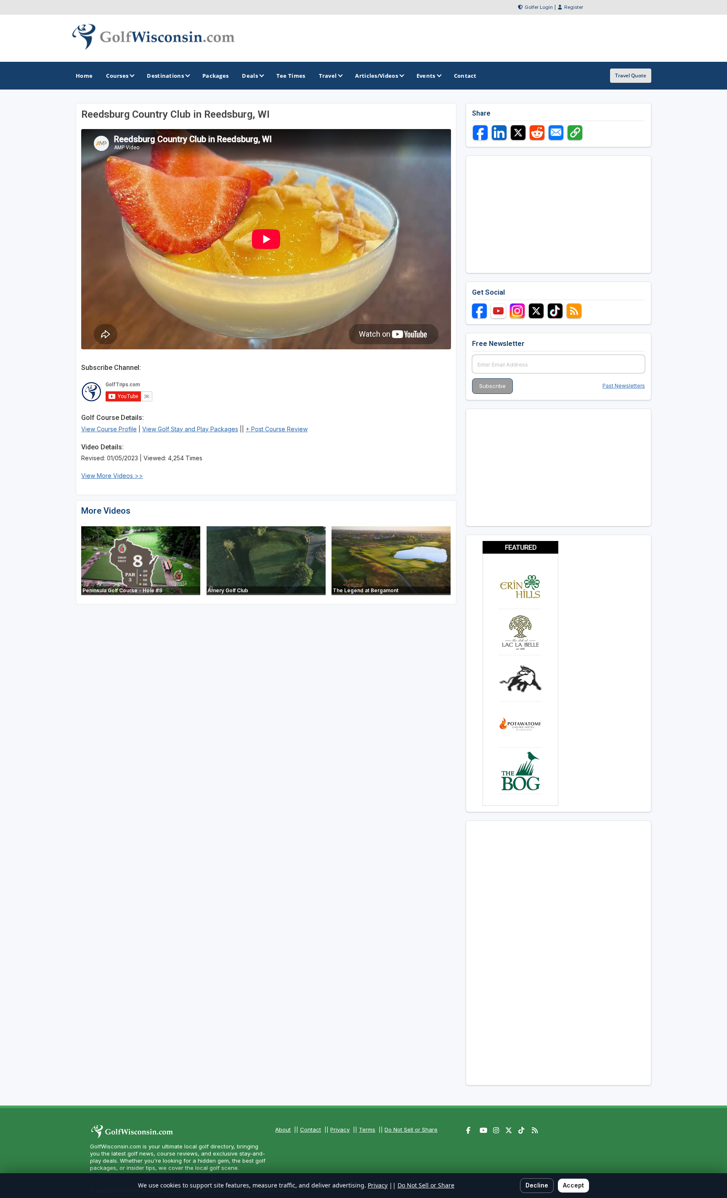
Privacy (340, 1129)
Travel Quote (630, 75)
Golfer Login (539, 7)
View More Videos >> (112, 475)
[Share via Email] (556, 132)
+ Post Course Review (277, 429)
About (283, 1129)
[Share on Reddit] (537, 132)
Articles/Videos (376, 75)
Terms (367, 1129)
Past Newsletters (623, 386)
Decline (536, 1185)
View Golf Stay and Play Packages (190, 429)
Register (573, 7)
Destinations (165, 75)
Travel (328, 75)
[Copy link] (575, 132)
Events (426, 75)
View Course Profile (109, 429)
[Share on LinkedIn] (499, 132)
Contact (310, 1129)
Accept (573, 1185)
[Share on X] (518, 132)
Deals (250, 75)
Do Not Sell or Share (411, 1129)
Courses (117, 75)
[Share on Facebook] (480, 132)
